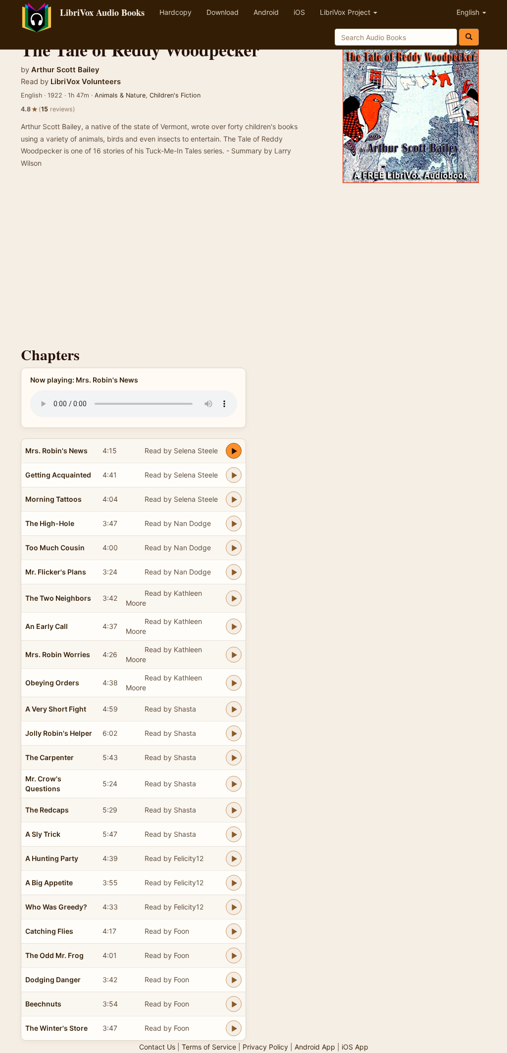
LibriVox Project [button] (346, 12)
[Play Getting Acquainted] (234, 475)
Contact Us (157, 1047)
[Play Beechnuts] (234, 1004)
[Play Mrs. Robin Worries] (234, 655)
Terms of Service (209, 1047)
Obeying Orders (52, 682)
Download (222, 12)
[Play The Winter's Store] (234, 1028)
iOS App (355, 1047)
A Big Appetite (49, 882)
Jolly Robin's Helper (58, 733)
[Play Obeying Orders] (234, 683)
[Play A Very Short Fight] (234, 709)
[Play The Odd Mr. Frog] (234, 955)
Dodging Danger (53, 979)
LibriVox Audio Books (102, 12)
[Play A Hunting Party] (234, 858)
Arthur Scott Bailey (65, 69)
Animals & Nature (120, 95)
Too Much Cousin (55, 547)
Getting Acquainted (58, 475)
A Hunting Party (51, 858)
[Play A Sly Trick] (234, 834)
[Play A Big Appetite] (234, 883)
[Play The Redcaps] (234, 810)
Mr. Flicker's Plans (55, 572)
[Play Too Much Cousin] (234, 548)
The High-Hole (49, 523)
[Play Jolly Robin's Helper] (234, 733)
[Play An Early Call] (234, 626)
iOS (299, 12)
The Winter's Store (56, 1028)
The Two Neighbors (58, 598)
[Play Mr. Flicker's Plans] (234, 572)
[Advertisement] (253, 262)
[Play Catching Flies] (234, 931)
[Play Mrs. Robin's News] (234, 451)
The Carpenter (49, 757)
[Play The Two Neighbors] (234, 598)
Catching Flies (49, 931)
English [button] (468, 12)
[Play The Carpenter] (234, 758)
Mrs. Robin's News (56, 450)
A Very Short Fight (55, 709)
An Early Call (46, 626)
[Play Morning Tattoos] (234, 499)
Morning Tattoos (53, 499)
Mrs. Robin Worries (57, 654)
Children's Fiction (175, 95)
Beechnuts (43, 1004)
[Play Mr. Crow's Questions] (234, 784)
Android (266, 12)
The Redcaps (47, 810)
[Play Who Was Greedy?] (234, 907)
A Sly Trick (42, 834)
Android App (315, 1047)
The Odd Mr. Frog (54, 955)
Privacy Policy (265, 1047)
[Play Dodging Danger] (234, 980)
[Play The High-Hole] (234, 523)
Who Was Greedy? (56, 907)
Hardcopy (175, 12)
